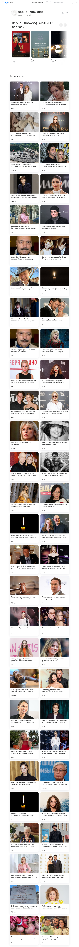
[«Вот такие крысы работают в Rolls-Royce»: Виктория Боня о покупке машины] (24, 714)
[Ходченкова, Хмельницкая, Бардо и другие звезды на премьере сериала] (54, 744)
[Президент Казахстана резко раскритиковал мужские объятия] (54, 775)
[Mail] (6, 2)
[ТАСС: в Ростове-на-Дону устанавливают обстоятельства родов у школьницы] (24, 126)
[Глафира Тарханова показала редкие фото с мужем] (54, 126)
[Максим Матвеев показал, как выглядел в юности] (54, 219)
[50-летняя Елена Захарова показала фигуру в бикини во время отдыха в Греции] (54, 374)
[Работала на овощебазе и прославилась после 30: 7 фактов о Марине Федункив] (54, 899)
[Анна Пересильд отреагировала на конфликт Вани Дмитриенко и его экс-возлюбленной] (24, 405)
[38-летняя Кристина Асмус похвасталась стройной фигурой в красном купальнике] (24, 744)
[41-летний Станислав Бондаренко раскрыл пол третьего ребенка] (54, 621)
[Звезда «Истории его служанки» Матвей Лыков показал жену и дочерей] (54, 714)
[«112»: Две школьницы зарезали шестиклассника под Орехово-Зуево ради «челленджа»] (24, 528)
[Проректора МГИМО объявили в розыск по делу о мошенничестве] (24, 188)
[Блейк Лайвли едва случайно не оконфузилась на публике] (24, 497)
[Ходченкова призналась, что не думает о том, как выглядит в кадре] (54, 559)
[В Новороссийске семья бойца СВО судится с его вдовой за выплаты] (24, 683)
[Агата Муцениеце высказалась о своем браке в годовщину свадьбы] (54, 312)
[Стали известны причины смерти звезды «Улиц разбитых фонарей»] (54, 281)
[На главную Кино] (10, 2)
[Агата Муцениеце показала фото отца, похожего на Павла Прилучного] (24, 775)
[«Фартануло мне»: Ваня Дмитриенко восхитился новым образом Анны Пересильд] (24, 219)
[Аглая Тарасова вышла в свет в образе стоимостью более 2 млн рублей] (54, 806)
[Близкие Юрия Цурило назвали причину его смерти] (24, 343)
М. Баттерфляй (17, 60)
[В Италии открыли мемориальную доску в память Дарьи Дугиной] (24, 899)
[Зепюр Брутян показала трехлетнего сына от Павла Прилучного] (54, 683)
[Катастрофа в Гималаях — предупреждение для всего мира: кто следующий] (24, 157)
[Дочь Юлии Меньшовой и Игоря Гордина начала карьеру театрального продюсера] (54, 250)
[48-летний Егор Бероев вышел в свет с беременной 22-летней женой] (54, 528)
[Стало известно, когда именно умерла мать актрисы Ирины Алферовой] (24, 837)
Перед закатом (56, 60)
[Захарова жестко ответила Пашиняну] (24, 435)
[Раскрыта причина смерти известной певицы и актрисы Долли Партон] (54, 343)
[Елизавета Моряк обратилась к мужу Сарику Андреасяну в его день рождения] (54, 930)
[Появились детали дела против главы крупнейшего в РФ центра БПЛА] (24, 590)
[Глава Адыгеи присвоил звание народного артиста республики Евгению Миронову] (54, 590)
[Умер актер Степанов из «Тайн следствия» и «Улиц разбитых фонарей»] (24, 281)
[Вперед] (65, 25)
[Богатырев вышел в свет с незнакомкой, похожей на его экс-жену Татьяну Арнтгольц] (54, 157)
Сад (32, 60)
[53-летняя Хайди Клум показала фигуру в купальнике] (54, 652)
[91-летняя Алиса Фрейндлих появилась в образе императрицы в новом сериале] (24, 312)
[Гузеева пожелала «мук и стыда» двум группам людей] (54, 497)
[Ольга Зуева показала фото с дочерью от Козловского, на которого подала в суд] (54, 868)
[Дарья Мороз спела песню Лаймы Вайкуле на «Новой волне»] (54, 405)
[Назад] (61, 25)
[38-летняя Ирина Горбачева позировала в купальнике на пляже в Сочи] (24, 621)
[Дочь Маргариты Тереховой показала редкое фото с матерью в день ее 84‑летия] (54, 96)
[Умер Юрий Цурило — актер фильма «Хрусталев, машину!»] (24, 250)
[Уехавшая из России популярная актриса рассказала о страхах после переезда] (24, 374)
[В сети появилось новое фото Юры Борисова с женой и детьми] (24, 466)
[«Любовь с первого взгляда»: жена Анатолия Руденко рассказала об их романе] (24, 96)
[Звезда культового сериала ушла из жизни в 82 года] (54, 435)
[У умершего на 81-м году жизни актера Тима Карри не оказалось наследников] (24, 559)
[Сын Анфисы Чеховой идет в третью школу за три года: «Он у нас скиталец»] (24, 868)
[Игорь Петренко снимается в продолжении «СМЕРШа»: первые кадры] (54, 837)
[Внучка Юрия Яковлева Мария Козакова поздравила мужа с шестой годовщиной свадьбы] (54, 188)
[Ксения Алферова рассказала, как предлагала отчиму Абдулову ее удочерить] (54, 466)
